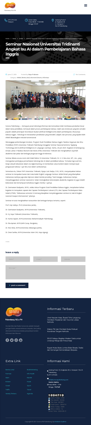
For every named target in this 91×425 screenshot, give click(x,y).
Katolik (29, 377)
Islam (7, 377)
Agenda (30, 393)
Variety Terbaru (11, 393)
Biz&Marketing (32, 370)
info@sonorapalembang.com (58, 380)
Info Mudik (30, 373)
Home (7, 39)
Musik (29, 381)
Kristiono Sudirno (60, 422)
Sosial (8, 385)
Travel (29, 389)
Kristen (8, 381)
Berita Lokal (10, 370)
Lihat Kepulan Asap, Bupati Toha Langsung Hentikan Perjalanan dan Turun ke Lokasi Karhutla (63, 320)
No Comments (80, 74)
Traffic (8, 389)
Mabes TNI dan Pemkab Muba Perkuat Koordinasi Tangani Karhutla (62, 330)
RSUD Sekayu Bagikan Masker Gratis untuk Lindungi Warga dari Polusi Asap (64, 339)
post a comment (18, 285)
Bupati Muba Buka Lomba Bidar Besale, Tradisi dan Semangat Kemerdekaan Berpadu (65, 349)
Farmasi (8, 373)
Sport (29, 385)
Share (7, 241)
